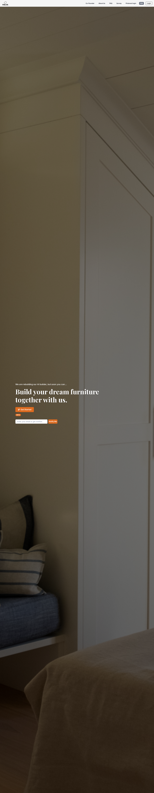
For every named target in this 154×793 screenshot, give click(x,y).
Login (149, 3)
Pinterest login (131, 3)
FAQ (110, 3)
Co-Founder (90, 3)
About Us (102, 3)
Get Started (26, 409)
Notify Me (53, 421)
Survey (119, 3)
